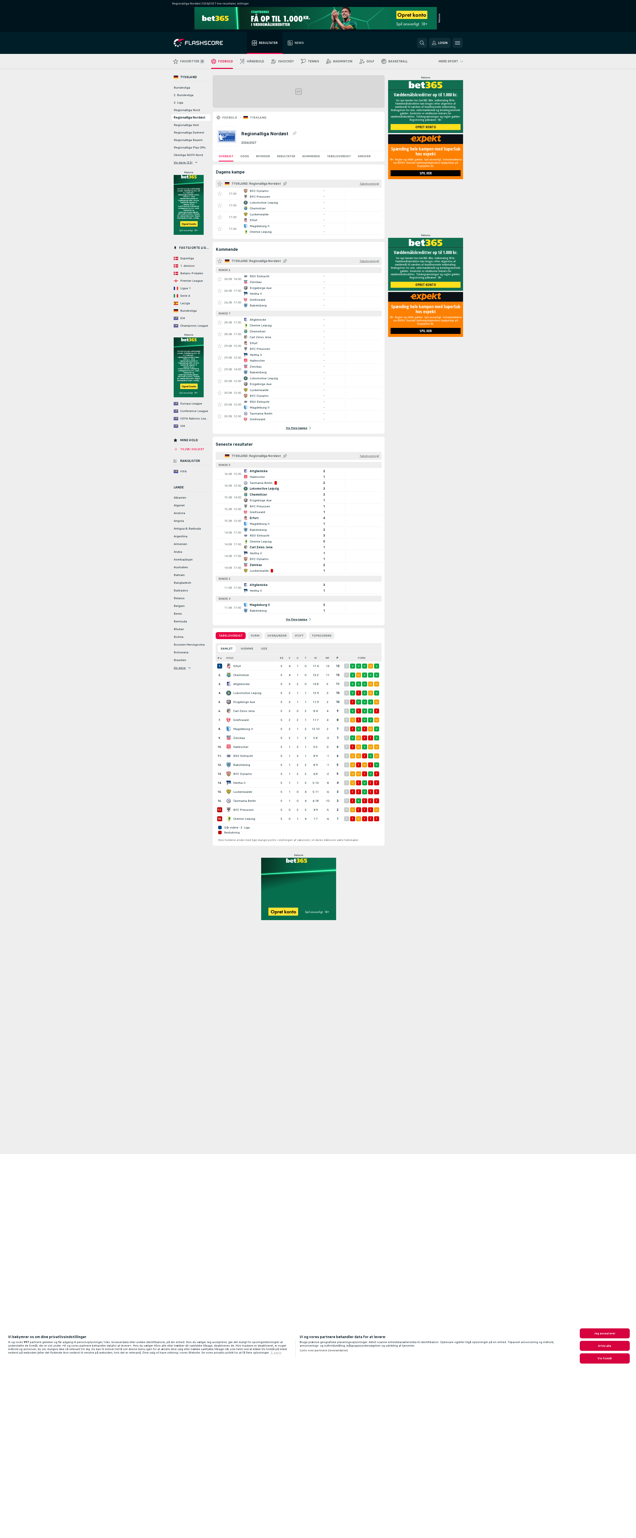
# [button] (218, 658)
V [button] (289, 658)
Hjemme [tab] (247, 648)
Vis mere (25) (183, 162)
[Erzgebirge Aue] (228, 701)
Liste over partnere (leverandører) (324, 1350)
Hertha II (239, 783)
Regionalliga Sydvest (189, 133)
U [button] (297, 658)
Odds (244, 156)
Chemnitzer (241, 675)
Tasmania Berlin (244, 801)
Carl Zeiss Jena (244, 711)
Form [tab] (255, 635)
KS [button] (281, 658)
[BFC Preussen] (228, 809)
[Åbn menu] (458, 43)
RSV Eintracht (243, 756)
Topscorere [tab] (321, 635)
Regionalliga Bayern (188, 140)
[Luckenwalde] (228, 791)
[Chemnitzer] (228, 675)
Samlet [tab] (227, 648)
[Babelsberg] (228, 764)
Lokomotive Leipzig (247, 693)
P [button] (337, 658)
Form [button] (361, 658)
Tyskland (258, 117)
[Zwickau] (228, 737)
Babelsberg (241, 765)
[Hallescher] (228, 746)
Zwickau (239, 738)
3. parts (276, 1352)
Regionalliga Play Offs (190, 147)
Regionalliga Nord (187, 110)
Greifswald (241, 720)
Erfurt (237, 666)
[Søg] (422, 43)
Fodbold (229, 117)
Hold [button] (229, 658)
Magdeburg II (243, 729)
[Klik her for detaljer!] (299, 193)
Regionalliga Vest (186, 125)
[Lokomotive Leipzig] (228, 693)
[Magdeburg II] (228, 728)
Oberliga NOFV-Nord (188, 155)
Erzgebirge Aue (244, 702)
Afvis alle (604, 1346)
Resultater (286, 156)
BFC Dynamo (242, 774)
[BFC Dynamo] (228, 773)
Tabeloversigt (339, 156)
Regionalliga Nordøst (189, 118)
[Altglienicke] (228, 684)
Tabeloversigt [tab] (231, 635)
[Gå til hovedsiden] (202, 43)
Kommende (311, 156)
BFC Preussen (243, 810)
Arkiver (364, 156)
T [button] (305, 658)
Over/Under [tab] (277, 635)
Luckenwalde (242, 792)
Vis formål (605, 1358)
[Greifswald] (228, 719)
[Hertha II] (228, 782)
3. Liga (178, 103)
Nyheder (263, 156)
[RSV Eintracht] (228, 755)
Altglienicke (241, 684)
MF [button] (327, 658)
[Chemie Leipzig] (228, 818)
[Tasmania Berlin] (228, 800)
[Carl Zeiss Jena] (228, 710)
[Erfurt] (228, 666)
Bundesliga (182, 88)
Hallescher (240, 747)
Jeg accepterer (605, 1333)
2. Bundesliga (183, 95)
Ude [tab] (264, 648)
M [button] (315, 658)
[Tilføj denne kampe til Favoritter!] (220, 194)
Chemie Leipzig (244, 819)
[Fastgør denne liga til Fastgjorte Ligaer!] (294, 134)
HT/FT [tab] (299, 635)
